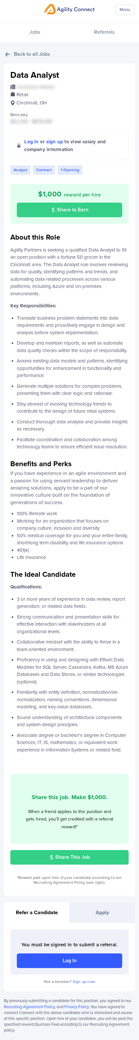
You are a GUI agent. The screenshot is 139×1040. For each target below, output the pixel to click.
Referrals (104, 32)
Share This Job (72, 857)
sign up (54, 142)
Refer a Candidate (37, 912)
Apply (102, 912)
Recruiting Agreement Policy (29, 1007)
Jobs (34, 32)
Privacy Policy (76, 1007)
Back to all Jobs (32, 54)
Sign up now (84, 981)
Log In (70, 960)
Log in (31, 142)
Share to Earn (73, 210)
